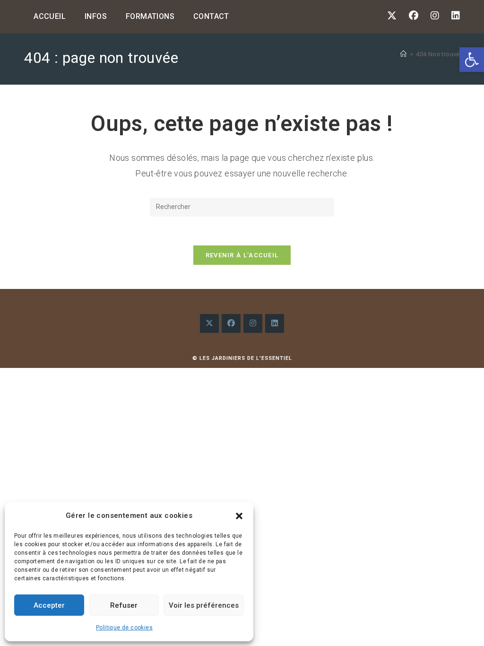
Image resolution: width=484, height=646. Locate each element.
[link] (471, 59)
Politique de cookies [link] (124, 627)
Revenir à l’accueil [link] (242, 255)
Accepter (49, 605)
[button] (239, 516)
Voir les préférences (204, 605)
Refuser (124, 605)
